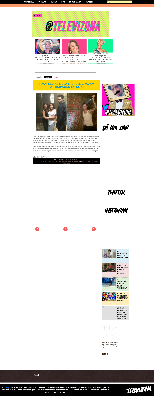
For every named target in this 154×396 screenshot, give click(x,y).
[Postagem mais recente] (37, 231)
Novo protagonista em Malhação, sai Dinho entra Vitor (122, 254)
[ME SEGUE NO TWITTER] (118, 115)
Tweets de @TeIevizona (109, 198)
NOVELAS (42, 2)
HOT (63, 2)
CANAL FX (76, 161)
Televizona (110, 331)
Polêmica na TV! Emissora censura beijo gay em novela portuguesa (122, 269)
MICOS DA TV (75, 2)
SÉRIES (54, 2)
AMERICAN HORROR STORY (63, 161)
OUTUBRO (94, 161)
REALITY (89, 2)
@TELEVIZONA (107, 216)
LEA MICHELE (85, 161)
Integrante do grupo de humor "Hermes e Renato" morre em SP (122, 297)
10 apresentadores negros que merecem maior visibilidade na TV (122, 284)
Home (104, 366)
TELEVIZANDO (67, 163)
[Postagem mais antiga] (94, 231)
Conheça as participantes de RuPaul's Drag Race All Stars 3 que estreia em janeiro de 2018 (122, 313)
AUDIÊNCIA (29, 2)
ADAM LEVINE (48, 161)
